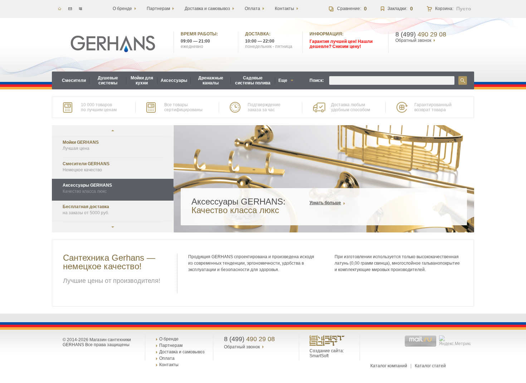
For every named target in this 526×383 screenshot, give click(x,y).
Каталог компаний (388, 365)
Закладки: (397, 8)
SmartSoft (319, 355)
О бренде (169, 339)
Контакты (169, 364)
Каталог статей (430, 365)
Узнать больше (325, 202)
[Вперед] (113, 227)
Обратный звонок (413, 40)
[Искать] (462, 80)
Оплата (167, 358)
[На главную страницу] (112, 44)
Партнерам (170, 345)
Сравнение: (349, 8)
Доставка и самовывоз (182, 351)
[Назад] (113, 130)
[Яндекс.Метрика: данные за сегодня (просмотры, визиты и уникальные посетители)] (455, 340)
